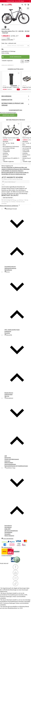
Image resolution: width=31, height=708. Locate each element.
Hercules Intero (22, 174)
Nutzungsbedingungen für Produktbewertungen (16, 466)
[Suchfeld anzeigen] (22, 5)
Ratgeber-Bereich (9, 392)
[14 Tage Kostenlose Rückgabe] (25, 61)
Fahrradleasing (8, 270)
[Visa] (18, 542)
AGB (6, 456)
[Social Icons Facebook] (15, 567)
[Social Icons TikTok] (15, 583)
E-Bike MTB (7, 529)
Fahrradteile (7, 534)
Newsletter (7, 333)
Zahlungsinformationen (10, 268)
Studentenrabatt (8, 394)
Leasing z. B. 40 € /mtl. (7, 39)
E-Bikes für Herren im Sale (11, 174)
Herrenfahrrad (7, 172)
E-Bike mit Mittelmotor (15, 167)
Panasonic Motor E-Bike (20, 169)
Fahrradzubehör (8, 532)
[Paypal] (11, 542)
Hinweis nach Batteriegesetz (12, 459)
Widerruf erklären (9, 462)
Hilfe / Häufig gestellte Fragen (12, 329)
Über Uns (7, 396)
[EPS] (24, 545)
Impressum (7, 461)
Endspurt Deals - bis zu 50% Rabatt (15, 1)
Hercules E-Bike (5, 167)
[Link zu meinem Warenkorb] (28, 5)
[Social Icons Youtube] (15, 572)
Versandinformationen (10, 266)
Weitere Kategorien (9, 535)
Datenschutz (8, 457)
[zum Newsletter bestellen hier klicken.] (3, 184)
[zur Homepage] (8, 4)
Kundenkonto (8, 331)
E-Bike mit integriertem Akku (13, 170)
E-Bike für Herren (15, 172)
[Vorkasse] (18, 545)
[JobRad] (5, 542)
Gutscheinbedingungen (10, 464)
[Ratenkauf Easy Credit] (12, 545)
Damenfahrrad (8, 525)
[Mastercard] (25, 542)
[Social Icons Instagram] (15, 578)
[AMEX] (5, 545)
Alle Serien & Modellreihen (11, 530)
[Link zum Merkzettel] (25, 5)
